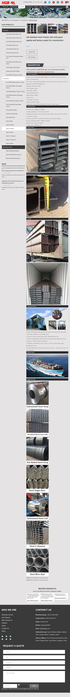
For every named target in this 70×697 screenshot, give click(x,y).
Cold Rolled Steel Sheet (13, 67)
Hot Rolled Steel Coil (12, 45)
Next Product (32, 57)
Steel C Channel (10, 139)
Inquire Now (31, 51)
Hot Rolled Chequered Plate (14, 75)
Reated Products (47, 589)
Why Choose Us (29, 6)
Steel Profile (9, 143)
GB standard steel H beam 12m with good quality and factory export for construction (47, 600)
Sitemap (36, 689)
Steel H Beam (33, 20)
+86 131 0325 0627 (52, 614)
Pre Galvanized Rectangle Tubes (13, 105)
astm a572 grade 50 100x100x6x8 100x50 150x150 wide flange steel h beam (33, 600)
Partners (36, 6)
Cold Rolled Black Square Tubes (15, 91)
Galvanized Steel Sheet (13, 71)
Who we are (9, 610)
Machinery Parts (7, 147)
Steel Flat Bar (10, 125)
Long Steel (24, 20)
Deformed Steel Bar (12, 113)
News (4, 164)
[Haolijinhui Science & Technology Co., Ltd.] (8, 2)
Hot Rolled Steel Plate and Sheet (13, 62)
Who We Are (5, 6)
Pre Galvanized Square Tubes (14, 100)
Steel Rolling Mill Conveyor (14, 154)
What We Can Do (13, 6)
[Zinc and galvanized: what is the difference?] (13, 168)
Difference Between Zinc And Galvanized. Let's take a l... (13, 176)
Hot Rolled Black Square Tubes (15, 82)
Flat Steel (5, 30)
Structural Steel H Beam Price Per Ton (61, 598)
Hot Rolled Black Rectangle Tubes (14, 86)
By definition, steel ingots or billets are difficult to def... (13, 188)
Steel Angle (9, 121)
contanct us (43, 610)
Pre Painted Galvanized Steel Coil (14, 57)
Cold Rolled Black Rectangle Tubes (14, 96)
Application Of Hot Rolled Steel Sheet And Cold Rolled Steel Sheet (12, 182)
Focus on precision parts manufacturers (47, 591)
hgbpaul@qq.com (45, 628)
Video (40, 6)
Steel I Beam (9, 132)
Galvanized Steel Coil (12, 52)
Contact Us (46, 6)
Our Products (21, 6)
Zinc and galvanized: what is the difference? (13, 170)
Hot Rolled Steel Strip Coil (13, 34)
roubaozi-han (44, 621)
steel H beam (42, 69)
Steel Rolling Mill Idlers (12, 151)
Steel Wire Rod (10, 117)
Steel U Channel (10, 136)
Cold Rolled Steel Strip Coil (14, 41)
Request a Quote (13, 646)
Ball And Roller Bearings (13, 158)
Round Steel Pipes (11, 110)
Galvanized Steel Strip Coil (13, 38)
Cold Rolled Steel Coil (12, 49)
